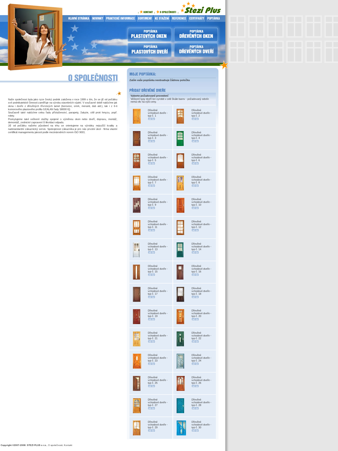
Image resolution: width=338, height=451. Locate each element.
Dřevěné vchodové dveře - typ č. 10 (201, 202)
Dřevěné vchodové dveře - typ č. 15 (158, 269)
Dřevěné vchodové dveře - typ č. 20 (201, 313)
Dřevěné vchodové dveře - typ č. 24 (201, 358)
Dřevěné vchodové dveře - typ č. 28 (201, 402)
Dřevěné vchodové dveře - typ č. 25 (158, 380)
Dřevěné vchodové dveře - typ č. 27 (158, 402)
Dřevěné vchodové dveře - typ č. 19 (158, 313)
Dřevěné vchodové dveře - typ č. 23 (158, 358)
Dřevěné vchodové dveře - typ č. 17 (158, 291)
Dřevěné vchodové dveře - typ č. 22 (201, 335)
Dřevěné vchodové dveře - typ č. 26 (201, 380)
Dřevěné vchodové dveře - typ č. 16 (201, 269)
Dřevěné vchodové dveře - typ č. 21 (158, 335)
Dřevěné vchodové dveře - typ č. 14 (201, 246)
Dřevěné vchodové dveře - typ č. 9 (158, 202)
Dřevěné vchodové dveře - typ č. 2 (201, 113)
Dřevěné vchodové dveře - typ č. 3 (158, 135)
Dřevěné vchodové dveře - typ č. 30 (201, 424)
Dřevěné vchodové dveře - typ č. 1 (158, 113)
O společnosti (55, 445)
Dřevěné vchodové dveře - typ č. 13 (158, 246)
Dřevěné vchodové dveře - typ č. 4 (201, 135)
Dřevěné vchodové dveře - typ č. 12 (201, 224)
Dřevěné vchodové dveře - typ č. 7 (158, 180)
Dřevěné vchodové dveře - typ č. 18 (201, 291)
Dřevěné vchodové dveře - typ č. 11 (158, 224)
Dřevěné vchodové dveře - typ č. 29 (158, 424)
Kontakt (68, 445)
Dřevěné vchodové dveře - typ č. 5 (158, 157)
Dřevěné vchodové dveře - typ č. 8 (201, 180)
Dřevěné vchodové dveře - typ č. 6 (201, 157)
